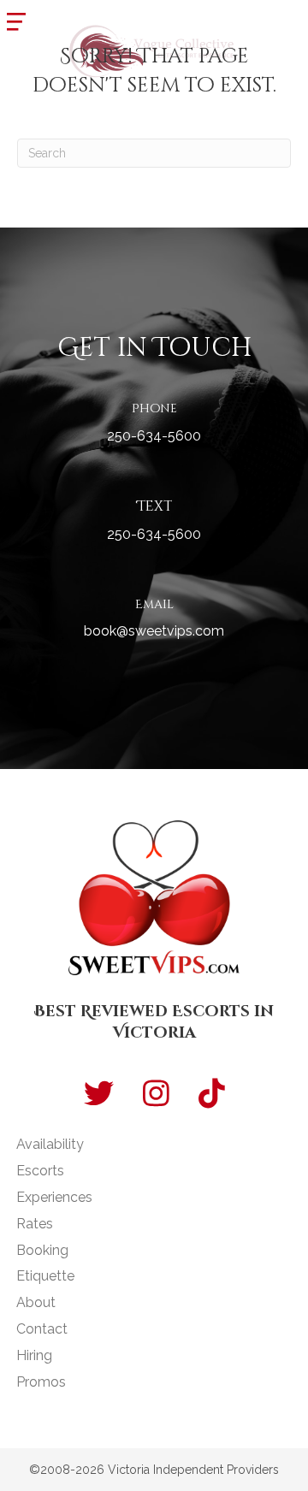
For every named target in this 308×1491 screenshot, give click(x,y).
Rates (34, 1224)
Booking (42, 1250)
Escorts (40, 1171)
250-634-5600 (154, 436)
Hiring (34, 1355)
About (36, 1302)
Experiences (54, 1197)
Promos (41, 1382)
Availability (50, 1144)
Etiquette (45, 1276)
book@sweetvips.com (154, 631)
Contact (42, 1329)
